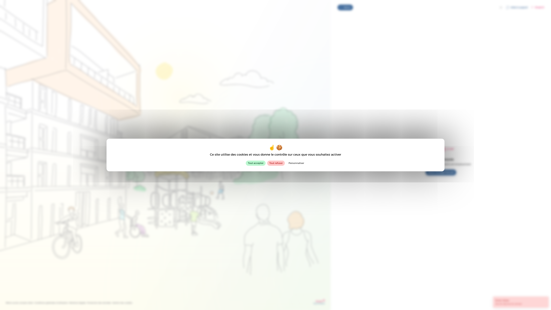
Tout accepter (255, 163)
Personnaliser (296, 163)
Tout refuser (276, 163)
